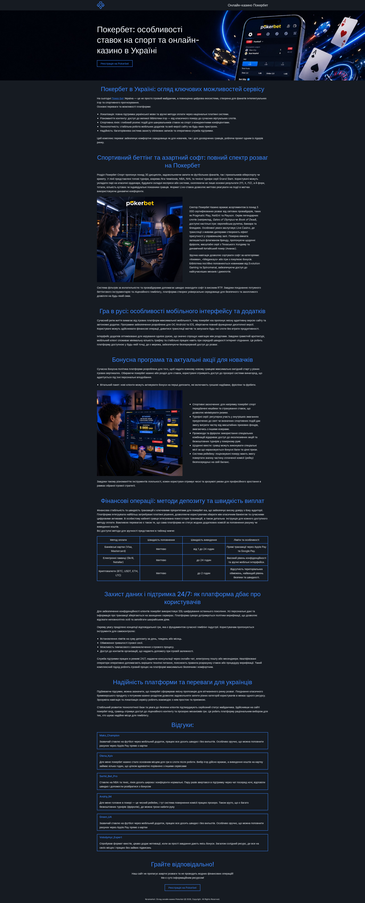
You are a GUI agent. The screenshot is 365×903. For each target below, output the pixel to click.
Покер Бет (118, 98)
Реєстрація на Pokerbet (115, 63)
